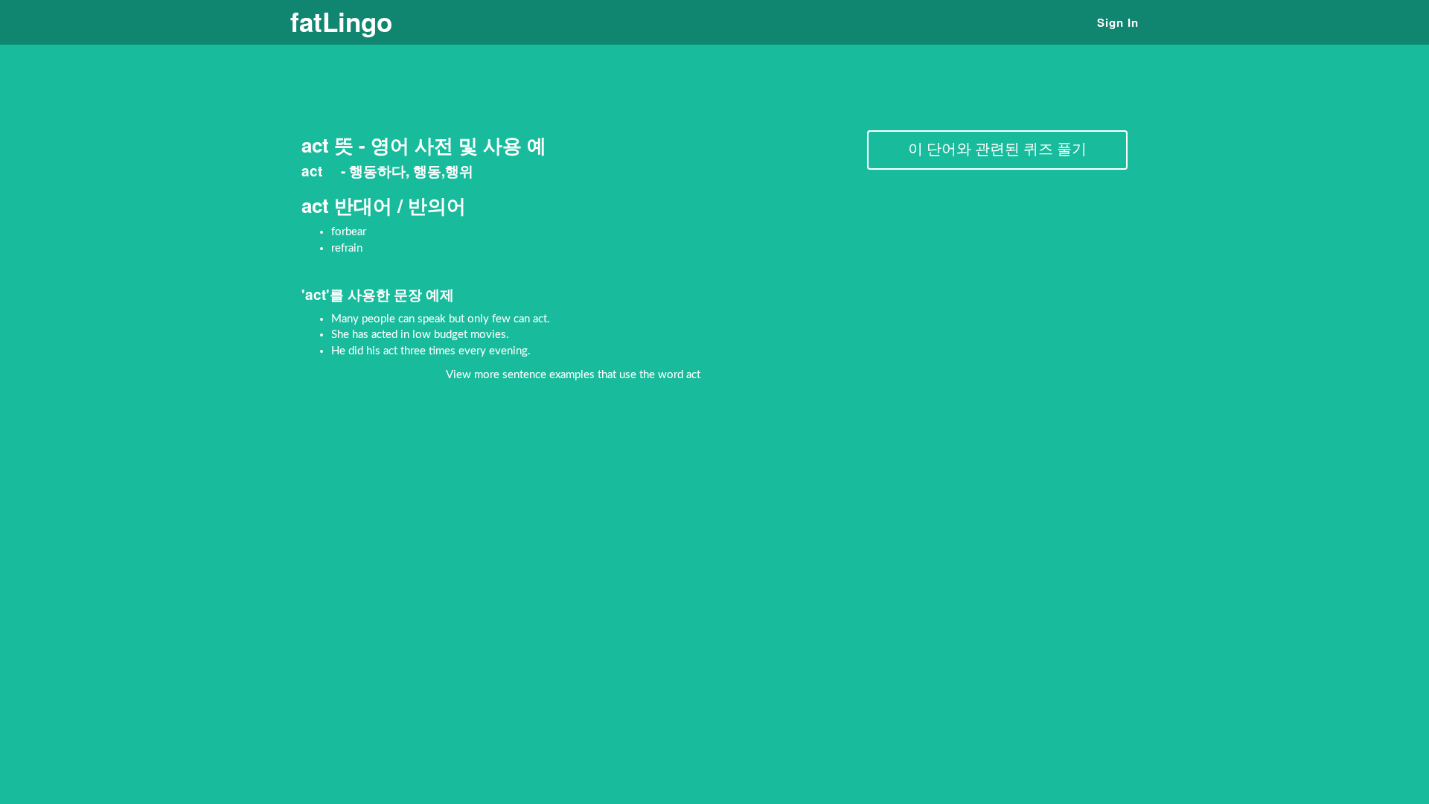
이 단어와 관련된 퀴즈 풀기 (997, 149)
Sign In (1118, 22)
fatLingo (341, 21)
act (313, 171)
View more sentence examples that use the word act (573, 374)
